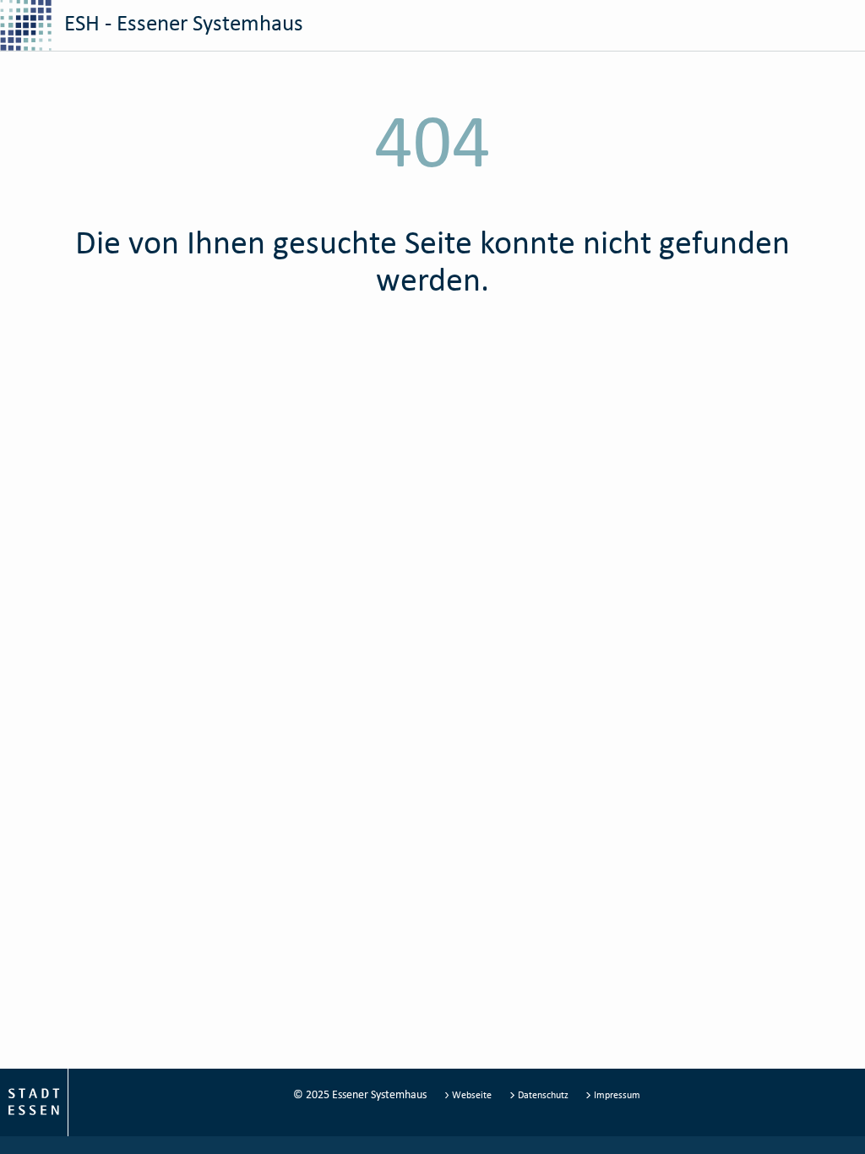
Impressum (615, 1094)
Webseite (471, 1094)
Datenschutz (543, 1094)
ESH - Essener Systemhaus (181, 22)
